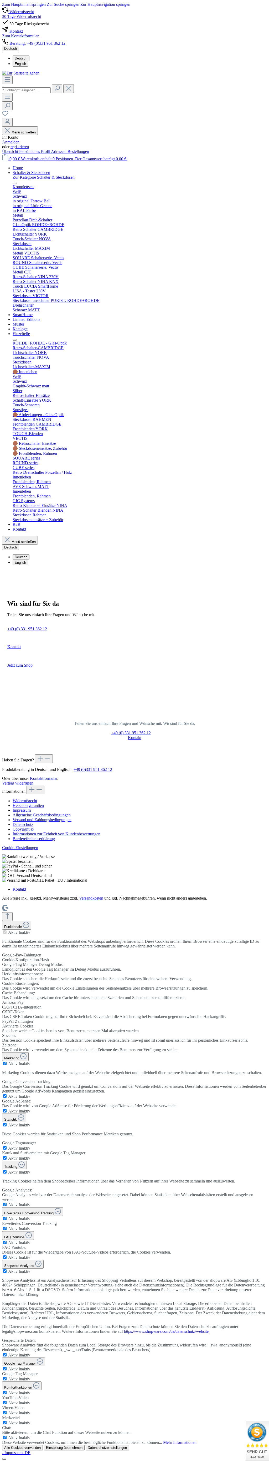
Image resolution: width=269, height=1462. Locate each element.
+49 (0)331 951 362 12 (93, 769)
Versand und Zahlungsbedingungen (42, 819)
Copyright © (23, 829)
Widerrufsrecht (25, 801)
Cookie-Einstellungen (20, 847)
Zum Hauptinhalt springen (24, 4)
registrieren (20, 146)
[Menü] (7, 80)
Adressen (59, 151)
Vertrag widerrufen (17, 783)
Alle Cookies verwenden (22, 1448)
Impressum (22, 810)
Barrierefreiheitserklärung (34, 838)
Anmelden (10, 142)
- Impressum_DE (16, 1452)
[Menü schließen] (15, 183)
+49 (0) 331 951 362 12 (27, 629)
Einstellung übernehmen (64, 1448)
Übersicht (10, 151)
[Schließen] (4, 1459)
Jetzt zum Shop (20, 665)
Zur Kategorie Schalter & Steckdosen (44, 177)
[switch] (5, 932)
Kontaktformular (43, 778)
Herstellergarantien (28, 805)
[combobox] (26, 90)
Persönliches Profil (35, 151)
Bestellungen (78, 151)
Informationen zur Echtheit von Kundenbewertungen (56, 834)
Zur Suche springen (63, 4)
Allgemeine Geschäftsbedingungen (42, 815)
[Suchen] (57, 88)
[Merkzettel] (5, 115)
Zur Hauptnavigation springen (105, 4)
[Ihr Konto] (7, 122)
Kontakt (14, 647)
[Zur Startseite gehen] (20, 73)
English (20, 64)
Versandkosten (91, 898)
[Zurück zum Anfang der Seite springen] (7, 916)
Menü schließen (24, 132)
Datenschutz (23, 824)
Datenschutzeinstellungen (107, 1448)
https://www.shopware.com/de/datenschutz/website (166, 1331)
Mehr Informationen (179, 1442)
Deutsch (21, 58)
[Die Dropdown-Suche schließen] (68, 88)
